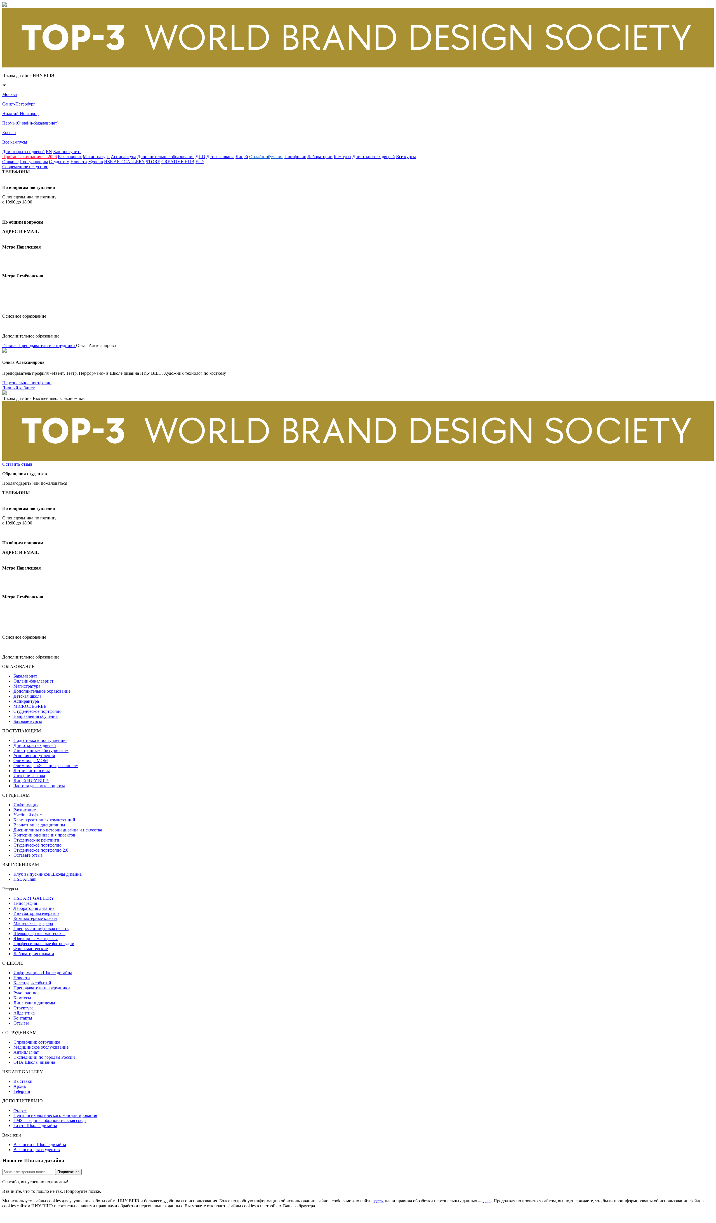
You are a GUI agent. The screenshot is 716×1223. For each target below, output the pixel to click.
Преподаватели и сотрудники (47, 345)
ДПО (200, 156)
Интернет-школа (29, 775)
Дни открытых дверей (23, 151)
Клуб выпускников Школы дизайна (47, 874)
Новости (78, 161)
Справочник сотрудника (36, 1042)
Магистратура (96, 156)
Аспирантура (123, 156)
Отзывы (21, 1023)
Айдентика (24, 1013)
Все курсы (406, 156)
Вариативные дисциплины (39, 825)
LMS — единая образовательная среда (49, 1120)
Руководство (25, 992)
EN (49, 151)
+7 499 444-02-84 (24, 177)
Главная (10, 345)
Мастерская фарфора (33, 923)
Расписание (24, 809)
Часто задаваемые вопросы (39, 785)
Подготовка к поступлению (40, 740)
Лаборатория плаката (33, 953)
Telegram (21, 1091)
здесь (378, 1200)
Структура (23, 1008)
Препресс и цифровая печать (41, 928)
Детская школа (220, 156)
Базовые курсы (27, 721)
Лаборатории (320, 156)
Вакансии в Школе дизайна (39, 1144)
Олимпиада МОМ (30, 760)
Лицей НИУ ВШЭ (31, 780)
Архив (19, 1086)
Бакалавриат (70, 156)
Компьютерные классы (35, 918)
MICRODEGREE (29, 706)
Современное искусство (25, 166)
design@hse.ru (20, 306)
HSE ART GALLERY (124, 161)
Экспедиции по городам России (44, 1057)
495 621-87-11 (24, 212)
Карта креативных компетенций (44, 819)
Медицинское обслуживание (41, 1047)
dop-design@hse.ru (26, 326)
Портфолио (295, 156)
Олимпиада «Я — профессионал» (45, 765)
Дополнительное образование (165, 156)
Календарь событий (32, 982)
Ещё (200, 161)
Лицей (241, 156)
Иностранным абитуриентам (41, 750)
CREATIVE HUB (177, 161)
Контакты (22, 1018)
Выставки (22, 1081)
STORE (153, 161)
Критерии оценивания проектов (44, 835)
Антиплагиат (26, 1052)
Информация (25, 804)
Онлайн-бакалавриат (33, 681)
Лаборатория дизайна (34, 908)
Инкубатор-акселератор (36, 913)
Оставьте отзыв (28, 855)
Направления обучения (35, 716)
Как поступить (67, 151)
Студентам (59, 161)
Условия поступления (34, 755)
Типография (25, 903)
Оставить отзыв (17, 464)
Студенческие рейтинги (36, 840)
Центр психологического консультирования (55, 1115)
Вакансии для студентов (36, 1149)
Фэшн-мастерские (30, 948)
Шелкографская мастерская (39, 933)
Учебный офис (27, 814)
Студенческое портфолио (37, 711)
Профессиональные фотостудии (43, 943)
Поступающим (34, 161)
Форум (20, 1110)
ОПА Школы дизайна (34, 1062)
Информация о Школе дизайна (42, 972)
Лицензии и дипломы (34, 1003)
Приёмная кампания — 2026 (29, 156)
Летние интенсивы (31, 770)
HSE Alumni (24, 879)
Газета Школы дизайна (35, 1125)
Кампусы (342, 156)
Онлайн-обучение (266, 156)
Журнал (95, 161)
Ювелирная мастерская (35, 938)
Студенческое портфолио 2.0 (40, 850)
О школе (10, 161)
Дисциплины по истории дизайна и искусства (57, 830)
